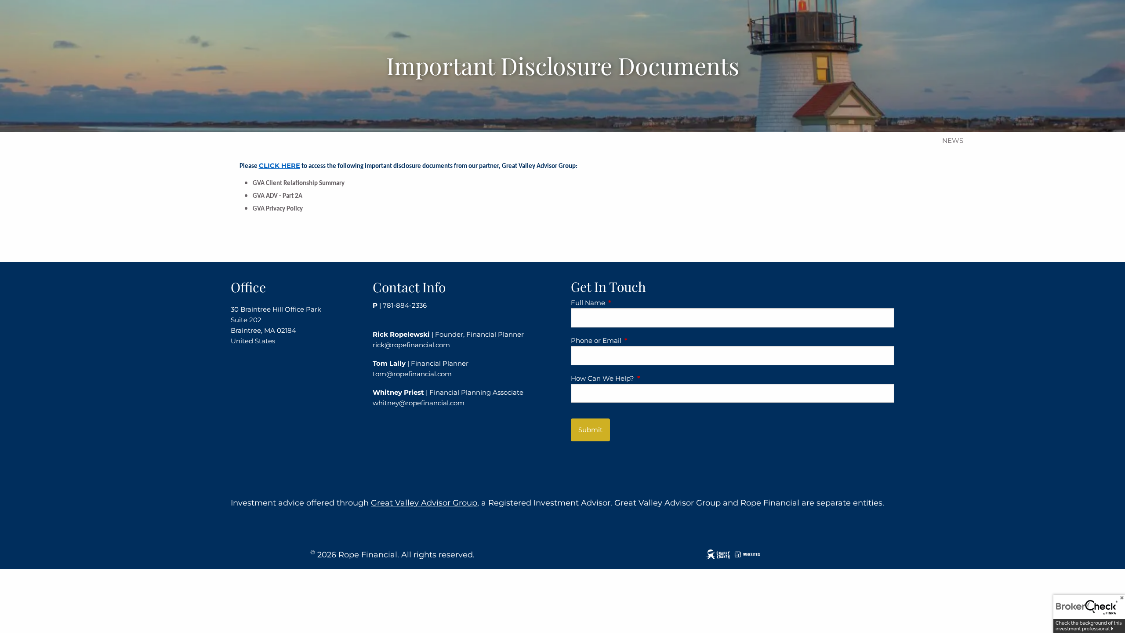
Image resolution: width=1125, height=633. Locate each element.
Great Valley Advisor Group (424, 503)
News (952, 140)
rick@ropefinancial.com (411, 345)
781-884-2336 (405, 305)
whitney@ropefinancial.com (419, 403)
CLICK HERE (279, 166)
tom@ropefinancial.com (412, 374)
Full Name (622, 302)
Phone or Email (630, 340)
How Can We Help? (637, 378)
